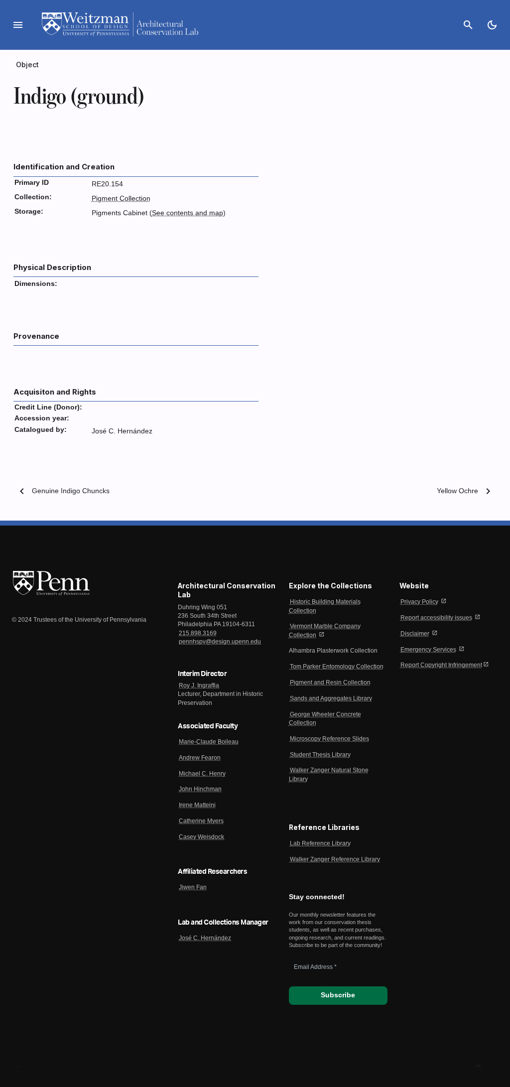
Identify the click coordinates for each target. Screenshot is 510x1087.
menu (18, 25)
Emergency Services (428, 650)
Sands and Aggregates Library (331, 698)
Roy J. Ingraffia (199, 685)
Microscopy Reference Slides (329, 739)
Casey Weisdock (201, 837)
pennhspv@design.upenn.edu (220, 642)
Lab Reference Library (320, 843)
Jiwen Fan (193, 887)
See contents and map (187, 213)
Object (27, 64)
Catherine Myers (201, 821)
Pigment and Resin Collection (330, 682)
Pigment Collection (121, 198)
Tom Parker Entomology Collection (336, 667)
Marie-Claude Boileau (209, 742)
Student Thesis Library (320, 755)
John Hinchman (200, 789)
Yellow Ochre (457, 491)
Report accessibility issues (436, 618)
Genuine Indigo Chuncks (71, 491)
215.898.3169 (198, 633)
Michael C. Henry (202, 774)
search (468, 25)
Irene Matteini (197, 805)
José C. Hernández (205, 938)
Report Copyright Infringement (441, 665)
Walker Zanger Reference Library (335, 859)
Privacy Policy (419, 602)
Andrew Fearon (200, 758)
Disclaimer (414, 634)
